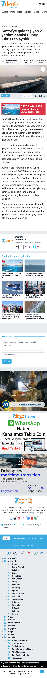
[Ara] (40, 4)
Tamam (40, 666)
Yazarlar (28, 525)
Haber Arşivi (17, 658)
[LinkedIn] (28, 518)
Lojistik (28, 12)
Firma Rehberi (14, 623)
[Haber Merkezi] (7, 241)
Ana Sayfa (12, 558)
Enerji (14, 582)
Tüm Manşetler (18, 652)
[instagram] (22, 553)
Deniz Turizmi (18, 593)
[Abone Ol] (39, 96)
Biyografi (12, 628)
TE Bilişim (29, 546)
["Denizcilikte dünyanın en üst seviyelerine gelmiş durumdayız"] (12, 307)
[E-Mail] (17, 247)
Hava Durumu (18, 643)
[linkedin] (42, 553)
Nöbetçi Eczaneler (20, 640)
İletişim (38, 525)
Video (19, 525)
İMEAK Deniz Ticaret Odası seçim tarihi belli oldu (34, 296)
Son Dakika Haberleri (21, 655)
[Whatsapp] (36, 518)
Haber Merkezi (21, 239)
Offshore (16, 602)
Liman (36, 12)
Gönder (7, 361)
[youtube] (29, 553)
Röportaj (16, 587)
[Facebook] (21, 247)
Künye (6, 527)
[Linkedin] (34, 247)
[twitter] (15, 553)
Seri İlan (11, 625)
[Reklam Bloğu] (23, 391)
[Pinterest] (19, 518)
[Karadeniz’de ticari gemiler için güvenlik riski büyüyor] (35, 265)
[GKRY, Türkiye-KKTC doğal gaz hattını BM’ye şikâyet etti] (12, 265)
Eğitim (15, 590)
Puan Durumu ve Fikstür (22, 649)
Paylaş (6, 96)
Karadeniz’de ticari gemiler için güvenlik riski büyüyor (34, 274)
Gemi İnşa (16, 576)
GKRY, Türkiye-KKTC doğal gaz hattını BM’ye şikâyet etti (11, 275)
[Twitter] (25, 247)
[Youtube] (38, 247)
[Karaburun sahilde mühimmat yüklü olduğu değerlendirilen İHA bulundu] (35, 307)
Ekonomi (16, 584)
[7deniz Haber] (10, 4)
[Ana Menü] (43, 4)
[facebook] (9, 553)
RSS (7, 538)
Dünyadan (16, 605)
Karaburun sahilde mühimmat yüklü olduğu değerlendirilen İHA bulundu (35, 317)
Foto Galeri (8, 525)
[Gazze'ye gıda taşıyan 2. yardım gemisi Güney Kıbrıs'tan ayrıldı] (23, 79)
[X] (15, 518)
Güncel (5, 12)
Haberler (5, 27)
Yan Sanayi (17, 579)
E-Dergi (15, 608)
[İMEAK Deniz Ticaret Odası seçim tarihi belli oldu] (35, 287)
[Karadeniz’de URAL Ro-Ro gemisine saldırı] (12, 287)
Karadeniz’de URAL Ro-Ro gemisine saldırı (11, 296)
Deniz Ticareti (16, 12)
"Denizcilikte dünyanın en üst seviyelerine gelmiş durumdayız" (11, 317)
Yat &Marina (17, 599)
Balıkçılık (16, 596)
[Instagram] (29, 247)
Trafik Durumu (18, 646)
